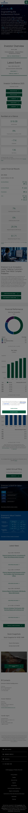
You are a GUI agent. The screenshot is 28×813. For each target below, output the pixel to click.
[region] (14, 406)
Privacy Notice (23, 402)
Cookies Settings (14, 408)
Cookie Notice (6, 403)
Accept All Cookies (14, 411)
